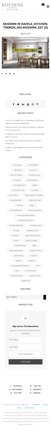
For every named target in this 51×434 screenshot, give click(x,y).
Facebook (17, 386)
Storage (34, 256)
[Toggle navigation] (47, 7)
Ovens (16, 240)
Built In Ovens (16, 175)
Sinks (34, 245)
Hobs (32, 205)
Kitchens (16, 230)
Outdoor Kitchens (32, 235)
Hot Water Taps (16, 210)
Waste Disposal (17, 276)
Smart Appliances (16, 250)
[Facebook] (13, 104)
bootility (33, 170)
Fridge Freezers (16, 200)
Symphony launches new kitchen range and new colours (25, 135)
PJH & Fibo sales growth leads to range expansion (23, 142)
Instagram (17, 389)
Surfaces (31, 261)
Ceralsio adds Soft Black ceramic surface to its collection (24, 128)
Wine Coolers (35, 276)
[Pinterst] (37, 104)
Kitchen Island (36, 225)
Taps (37, 266)
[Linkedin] (23, 104)
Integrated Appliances (25, 215)
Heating (20, 205)
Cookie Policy (29, 408)
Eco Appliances (20, 185)
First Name (13, 339)
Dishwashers (32, 180)
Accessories (33, 165)
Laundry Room (32, 230)
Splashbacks (19, 256)
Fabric (34, 185)
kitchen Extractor (25, 220)
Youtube (18, 393)
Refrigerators (20, 245)
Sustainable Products (20, 266)
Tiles (17, 271)
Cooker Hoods (34, 175)
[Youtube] (28, 104)
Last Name (13, 347)
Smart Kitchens (36, 250)
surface (19, 261)
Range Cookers (31, 240)
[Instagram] (33, 104)
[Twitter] (18, 104)
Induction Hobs (35, 210)
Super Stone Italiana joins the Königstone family (24, 149)
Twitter (37, 386)
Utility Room (31, 271)
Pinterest (37, 389)
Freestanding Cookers (34, 195)
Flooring (35, 190)
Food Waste (13, 195)
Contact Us (36, 404)
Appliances (18, 170)
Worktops (26, 281)
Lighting (15, 235)
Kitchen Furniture (16, 225)
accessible (17, 165)
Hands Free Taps (35, 200)
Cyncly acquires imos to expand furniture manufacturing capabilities (24, 122)
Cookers (17, 180)
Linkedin (36, 393)
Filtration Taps (18, 190)
